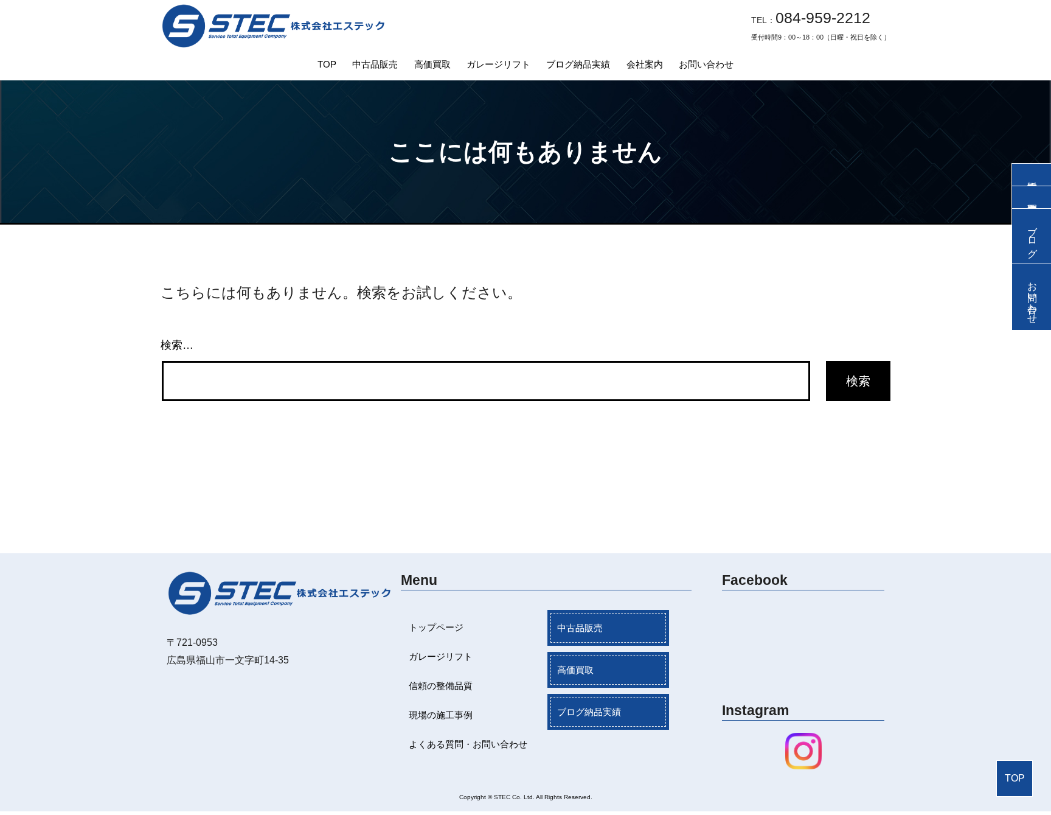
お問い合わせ (706, 64)
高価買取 (432, 64)
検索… (177, 345)
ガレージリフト (498, 64)
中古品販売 (375, 64)
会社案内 (644, 64)
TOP (326, 64)
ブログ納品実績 (578, 64)
